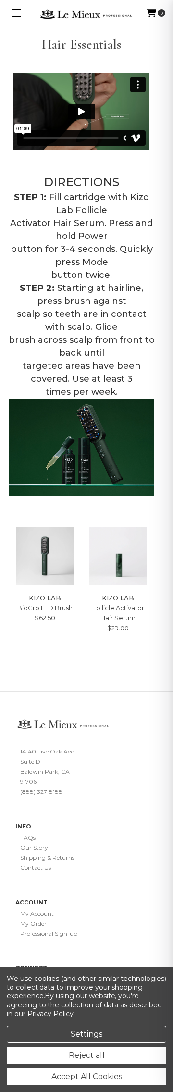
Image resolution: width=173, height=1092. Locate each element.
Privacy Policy (50, 1013)
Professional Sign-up (48, 933)
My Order (33, 923)
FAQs (28, 837)
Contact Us (35, 867)
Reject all (87, 1055)
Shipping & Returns (47, 857)
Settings (86, 1034)
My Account (37, 913)
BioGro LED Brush (45, 608)
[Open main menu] (16, 13)
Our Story (34, 847)
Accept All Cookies (86, 1076)
